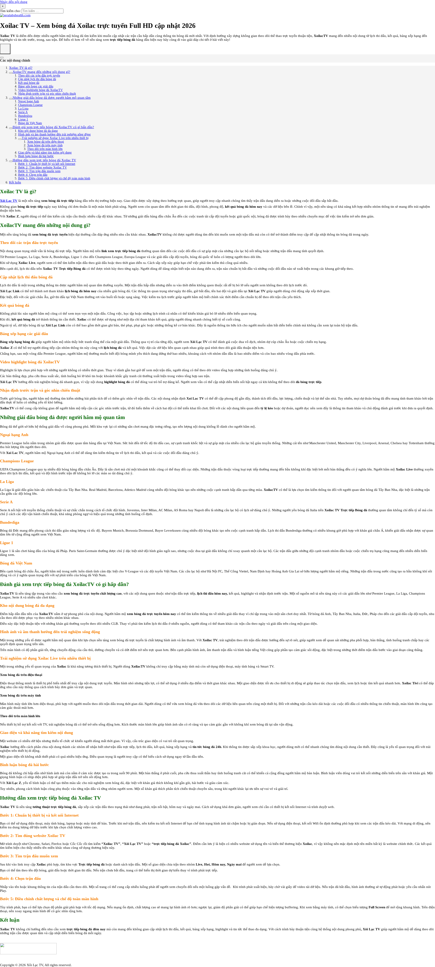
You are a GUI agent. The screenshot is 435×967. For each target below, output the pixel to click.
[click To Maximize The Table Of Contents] (5, 49)
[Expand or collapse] (2, 57)
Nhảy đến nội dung (13, 2)
